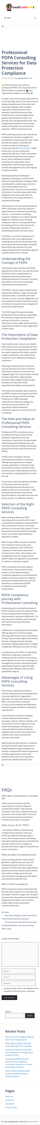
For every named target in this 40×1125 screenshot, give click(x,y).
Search (8, 1011)
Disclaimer (9, 1103)
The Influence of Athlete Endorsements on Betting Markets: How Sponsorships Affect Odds (19, 925)
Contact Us (9, 1100)
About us (9, 1096)
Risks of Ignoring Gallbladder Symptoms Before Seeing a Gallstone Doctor (17, 1074)
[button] (35, 17)
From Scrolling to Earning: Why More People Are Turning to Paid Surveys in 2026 (19, 1052)
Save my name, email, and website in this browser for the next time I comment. (21, 989)
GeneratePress (32, 1121)
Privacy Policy (11, 1107)
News (6, 912)
